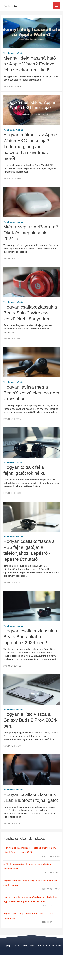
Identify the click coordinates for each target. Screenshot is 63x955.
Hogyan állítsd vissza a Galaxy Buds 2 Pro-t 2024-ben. (30, 720)
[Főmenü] (56, 5)
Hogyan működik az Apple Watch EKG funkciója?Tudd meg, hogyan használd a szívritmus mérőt (30, 146)
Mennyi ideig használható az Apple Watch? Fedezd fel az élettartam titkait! (29, 63)
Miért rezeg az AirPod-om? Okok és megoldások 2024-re (30, 232)
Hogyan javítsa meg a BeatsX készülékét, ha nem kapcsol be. (31, 392)
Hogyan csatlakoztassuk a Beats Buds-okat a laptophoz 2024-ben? (30, 636)
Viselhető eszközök (13, 53)
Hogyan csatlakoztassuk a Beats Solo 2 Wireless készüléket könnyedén (30, 312)
